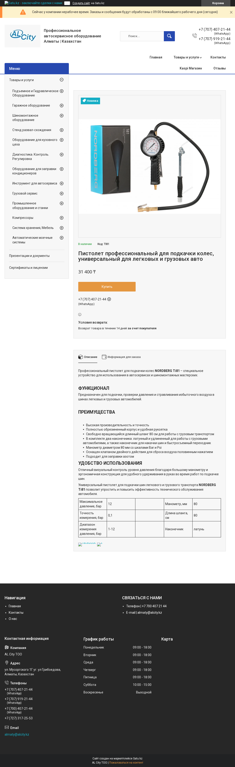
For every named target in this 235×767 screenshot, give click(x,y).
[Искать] (169, 36)
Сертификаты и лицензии (28, 267)
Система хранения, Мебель (33, 228)
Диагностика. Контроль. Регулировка (30, 157)
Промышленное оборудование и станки (30, 205)
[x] (99, 542)
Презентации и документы (29, 256)
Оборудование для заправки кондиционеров (34, 171)
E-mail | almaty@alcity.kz (144, 612)
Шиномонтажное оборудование (25, 118)
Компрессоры (22, 218)
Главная (156, 57)
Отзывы (219, 68)
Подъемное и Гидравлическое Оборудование (35, 93)
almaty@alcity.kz (17, 734)
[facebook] (87, 542)
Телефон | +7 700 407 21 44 (146, 606)
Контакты (218, 57)
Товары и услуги (186, 57)
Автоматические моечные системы (32, 240)
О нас (13, 619)
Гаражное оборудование (31, 105)
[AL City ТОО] (22, 36)
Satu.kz (138, 758)
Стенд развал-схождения (31, 130)
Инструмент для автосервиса (34, 183)
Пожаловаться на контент (126, 762)
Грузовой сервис (24, 193)
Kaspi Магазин (191, 68)
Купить (107, 287)
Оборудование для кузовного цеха (34, 142)
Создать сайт (81, 3)
